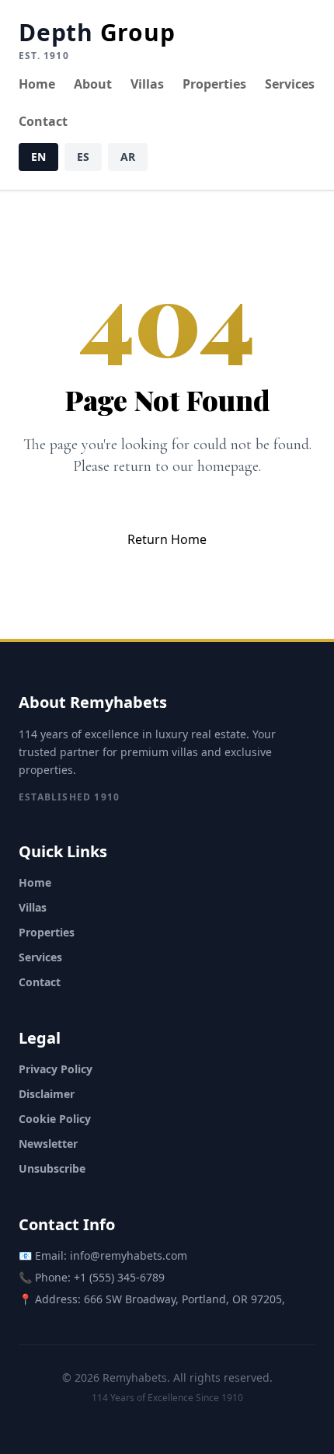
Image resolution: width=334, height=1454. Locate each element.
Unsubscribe (52, 1168)
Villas (147, 83)
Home (37, 83)
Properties (214, 83)
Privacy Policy (55, 1069)
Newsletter (48, 1143)
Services (290, 83)
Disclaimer (47, 1093)
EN (38, 156)
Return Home (167, 539)
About (93, 83)
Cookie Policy (55, 1118)
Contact (43, 121)
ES (83, 156)
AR (127, 156)
